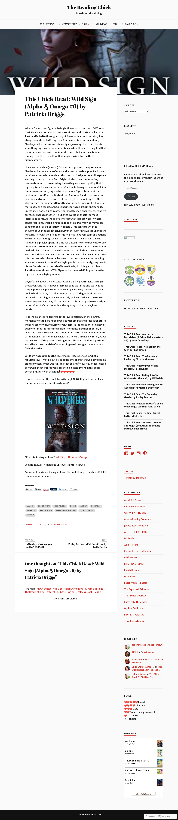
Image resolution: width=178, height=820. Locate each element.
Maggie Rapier (131, 744)
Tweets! (128, 472)
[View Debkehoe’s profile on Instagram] (139, 453)
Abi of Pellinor (131, 544)
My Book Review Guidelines (36, 35)
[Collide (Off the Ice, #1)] (159, 756)
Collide (129, 750)
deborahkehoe (59, 525)
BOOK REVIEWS (47, 24)
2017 (84, 24)
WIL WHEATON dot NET (136, 513)
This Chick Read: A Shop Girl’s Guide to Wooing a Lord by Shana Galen (143, 405)
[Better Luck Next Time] (159, 773)
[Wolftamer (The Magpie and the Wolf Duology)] (159, 746)
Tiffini (135, 652)
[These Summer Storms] (159, 766)
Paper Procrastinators (135, 582)
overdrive (31, 510)
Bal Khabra (130, 754)
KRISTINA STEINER (134, 563)
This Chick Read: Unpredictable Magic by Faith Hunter (141, 367)
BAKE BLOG (130, 24)
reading (30, 515)
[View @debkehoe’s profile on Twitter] (133, 453)
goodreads (96, 506)
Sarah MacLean (131, 763)
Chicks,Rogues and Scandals (138, 551)
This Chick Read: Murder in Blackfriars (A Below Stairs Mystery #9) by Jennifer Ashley (143, 337)
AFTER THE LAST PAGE (136, 532)
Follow (131, 196)
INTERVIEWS (101, 24)
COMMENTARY (69, 24)
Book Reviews (156, 645)
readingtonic (131, 576)
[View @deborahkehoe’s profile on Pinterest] (145, 453)
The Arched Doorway (135, 595)
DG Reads (129, 538)
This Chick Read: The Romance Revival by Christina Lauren (140, 358)
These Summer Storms (137, 760)
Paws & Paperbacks (134, 614)
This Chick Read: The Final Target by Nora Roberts (142, 415)
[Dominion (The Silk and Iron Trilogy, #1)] (159, 785)
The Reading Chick (89, 7)
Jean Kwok (130, 783)
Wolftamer (131, 741)
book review (44, 506)
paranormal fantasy (66, 510)
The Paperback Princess (136, 589)
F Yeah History (131, 570)
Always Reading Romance (137, 519)
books (73, 506)
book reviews (60, 506)
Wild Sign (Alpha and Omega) (72, 457)
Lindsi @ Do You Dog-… (143, 667)
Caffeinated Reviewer (135, 602)
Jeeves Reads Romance (136, 525)
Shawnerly (137, 659)
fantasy (83, 506)
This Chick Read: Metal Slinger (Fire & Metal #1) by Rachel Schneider (143, 386)
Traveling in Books (134, 621)
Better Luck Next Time (137, 770)
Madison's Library (133, 608)
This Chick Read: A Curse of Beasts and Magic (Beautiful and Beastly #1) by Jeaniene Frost (142, 425)
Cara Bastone (131, 773)
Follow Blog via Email (138, 166)
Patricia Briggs (87, 510)
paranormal (46, 510)
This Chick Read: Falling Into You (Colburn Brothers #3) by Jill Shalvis (143, 377)
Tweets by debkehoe (135, 478)
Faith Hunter (130, 557)
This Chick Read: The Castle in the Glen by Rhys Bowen (142, 348)
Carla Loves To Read (134, 506)
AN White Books (132, 500)
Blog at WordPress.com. (89, 815)
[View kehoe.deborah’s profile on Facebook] (126, 453)
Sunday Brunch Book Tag (68, 35)
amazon (30, 506)
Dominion (130, 780)
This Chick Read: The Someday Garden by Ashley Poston (140, 396)
